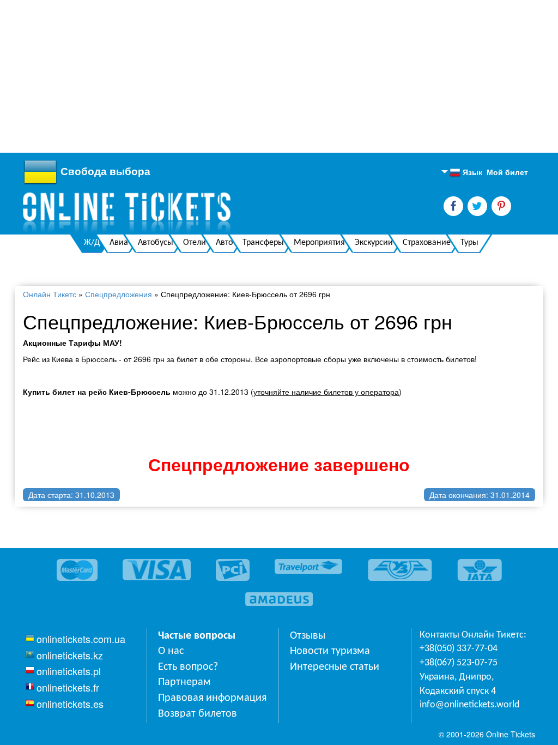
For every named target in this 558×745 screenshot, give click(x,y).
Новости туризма (330, 651)
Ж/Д (92, 242)
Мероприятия (319, 242)
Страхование (427, 242)
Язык (466, 172)
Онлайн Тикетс (49, 294)
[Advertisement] (279, 76)
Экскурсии (374, 242)
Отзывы (307, 635)
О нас (171, 651)
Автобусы (155, 242)
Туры (469, 242)
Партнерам (184, 682)
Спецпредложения (118, 294)
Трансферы (263, 242)
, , (458, 684)
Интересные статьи (334, 667)
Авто (224, 242)
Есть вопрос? (188, 667)
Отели (194, 242)
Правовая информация (212, 698)
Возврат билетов (197, 713)
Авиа (119, 242)
